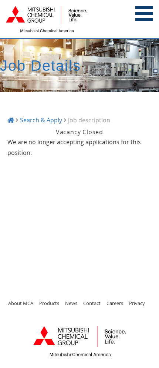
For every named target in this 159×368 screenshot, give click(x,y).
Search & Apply (41, 120)
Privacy (137, 303)
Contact (92, 303)
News (71, 303)
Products (49, 303)
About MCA (20, 303)
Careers (114, 303)
